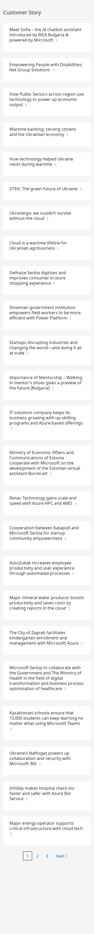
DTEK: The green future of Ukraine (44, 189)
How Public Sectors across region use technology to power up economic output (46, 99)
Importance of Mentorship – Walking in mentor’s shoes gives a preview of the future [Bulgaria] (45, 383)
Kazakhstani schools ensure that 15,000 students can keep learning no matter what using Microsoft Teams (46, 718)
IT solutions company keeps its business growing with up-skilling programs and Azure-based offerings (46, 418)
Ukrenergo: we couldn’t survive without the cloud (40, 215)
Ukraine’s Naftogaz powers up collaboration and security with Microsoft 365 (40, 758)
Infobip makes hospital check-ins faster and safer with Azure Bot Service (41, 793)
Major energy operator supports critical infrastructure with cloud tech (46, 825)
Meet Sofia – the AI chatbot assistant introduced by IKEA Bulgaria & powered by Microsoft (45, 35)
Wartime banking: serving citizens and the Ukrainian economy (42, 131)
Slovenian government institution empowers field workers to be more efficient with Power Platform (45, 313)
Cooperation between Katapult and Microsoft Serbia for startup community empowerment (44, 533)
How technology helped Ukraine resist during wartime (41, 161)
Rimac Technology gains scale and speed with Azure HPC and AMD (43, 500)
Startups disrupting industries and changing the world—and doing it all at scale (45, 348)
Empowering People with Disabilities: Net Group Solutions (46, 67)
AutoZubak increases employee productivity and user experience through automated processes (41, 568)
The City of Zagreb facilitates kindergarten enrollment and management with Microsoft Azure (44, 638)
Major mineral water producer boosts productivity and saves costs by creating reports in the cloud (46, 603)
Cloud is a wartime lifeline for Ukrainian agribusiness (38, 245)
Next (60, 855)
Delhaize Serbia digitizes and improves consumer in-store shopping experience (37, 278)
